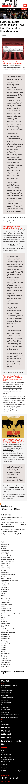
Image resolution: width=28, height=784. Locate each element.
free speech (4, 589)
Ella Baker (3, 658)
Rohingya (3, 640)
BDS (2, 576)
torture (3, 548)
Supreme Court (5, 567)
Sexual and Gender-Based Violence (9, 614)
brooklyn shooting (5, 623)
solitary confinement (6, 550)
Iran (2, 593)
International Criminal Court (8, 632)
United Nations (4, 599)
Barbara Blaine (4, 621)
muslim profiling (5, 555)
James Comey (4, 662)
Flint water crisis (5, 602)
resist (2, 585)
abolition (3, 619)
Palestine (3, 554)
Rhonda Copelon (5, 638)
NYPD (2, 655)
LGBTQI (2, 582)
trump (2, 645)
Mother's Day (4, 666)
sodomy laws (4, 584)
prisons (3, 546)
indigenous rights (5, 608)
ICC (2, 627)
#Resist (3, 570)
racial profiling (4, 569)
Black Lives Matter (5, 557)
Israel (2, 612)
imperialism (4, 630)
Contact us (4, 764)
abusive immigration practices (9, 580)
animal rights (4, 600)
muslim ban (4, 572)
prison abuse (4, 587)
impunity (3, 606)
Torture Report (4, 644)
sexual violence (5, 597)
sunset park (4, 642)
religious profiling (5, 578)
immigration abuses (6, 604)
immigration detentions (7, 629)
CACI (2, 651)
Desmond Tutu (4, 653)
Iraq (2, 617)
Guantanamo (4, 544)
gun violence (4, 625)
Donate (24, 9)
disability (3, 657)
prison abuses (4, 636)
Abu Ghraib (3, 647)
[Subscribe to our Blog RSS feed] (0, 504)
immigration (4, 552)
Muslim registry (5, 634)
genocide (3, 591)
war (2, 595)
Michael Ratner (5, 664)
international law (5, 610)
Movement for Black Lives (7, 559)
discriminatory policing (7, 561)
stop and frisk (4, 563)
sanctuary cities (5, 660)
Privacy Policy (4, 767)
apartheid (3, 649)
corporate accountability (7, 574)
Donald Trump (4, 565)
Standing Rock (4, 615)
